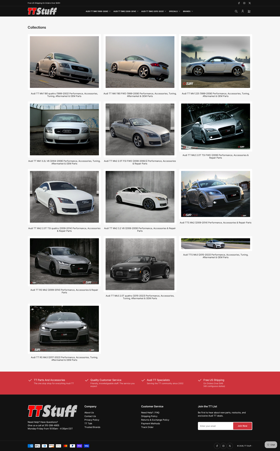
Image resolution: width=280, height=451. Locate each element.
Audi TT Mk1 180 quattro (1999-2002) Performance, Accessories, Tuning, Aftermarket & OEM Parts (64, 95)
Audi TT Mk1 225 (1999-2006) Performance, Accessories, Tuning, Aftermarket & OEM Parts (216, 95)
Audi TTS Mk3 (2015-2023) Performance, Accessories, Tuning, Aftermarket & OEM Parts (215, 256)
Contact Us (90, 416)
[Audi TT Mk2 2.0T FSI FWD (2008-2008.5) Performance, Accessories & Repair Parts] (140, 129)
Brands (186, 11)
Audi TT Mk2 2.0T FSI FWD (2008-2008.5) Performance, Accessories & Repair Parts (140, 162)
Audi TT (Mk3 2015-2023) (152, 11)
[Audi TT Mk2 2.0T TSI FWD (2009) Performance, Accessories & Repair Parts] (215, 127)
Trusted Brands (92, 427)
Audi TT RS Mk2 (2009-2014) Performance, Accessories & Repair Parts (64, 291)
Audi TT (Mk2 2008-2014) (124, 11)
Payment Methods (150, 423)
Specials (173, 11)
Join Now (242, 426)
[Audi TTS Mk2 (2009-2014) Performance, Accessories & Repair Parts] (215, 194)
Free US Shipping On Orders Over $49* (44, 3)
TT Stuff (247, 446)
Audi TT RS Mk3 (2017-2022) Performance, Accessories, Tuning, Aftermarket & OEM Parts (64, 358)
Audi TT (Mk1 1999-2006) (97, 11)
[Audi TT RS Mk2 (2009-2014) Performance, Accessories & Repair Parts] (64, 261)
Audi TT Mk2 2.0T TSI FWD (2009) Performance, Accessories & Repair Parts (216, 156)
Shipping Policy (149, 416)
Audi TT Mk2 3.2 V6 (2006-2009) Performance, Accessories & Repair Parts (140, 229)
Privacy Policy (91, 419)
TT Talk (88, 423)
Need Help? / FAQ (150, 412)
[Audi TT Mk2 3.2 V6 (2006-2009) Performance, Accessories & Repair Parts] (140, 197)
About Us (89, 412)
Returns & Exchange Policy (155, 419)
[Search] (236, 11)
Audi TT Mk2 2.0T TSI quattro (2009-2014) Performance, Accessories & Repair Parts (64, 229)
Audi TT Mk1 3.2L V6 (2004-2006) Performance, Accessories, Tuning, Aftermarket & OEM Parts (64, 162)
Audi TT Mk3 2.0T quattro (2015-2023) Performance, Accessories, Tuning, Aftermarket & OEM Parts (140, 297)
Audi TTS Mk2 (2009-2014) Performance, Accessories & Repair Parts (215, 222)
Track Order (147, 427)
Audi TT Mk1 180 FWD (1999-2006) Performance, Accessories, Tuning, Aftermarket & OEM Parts (140, 95)
